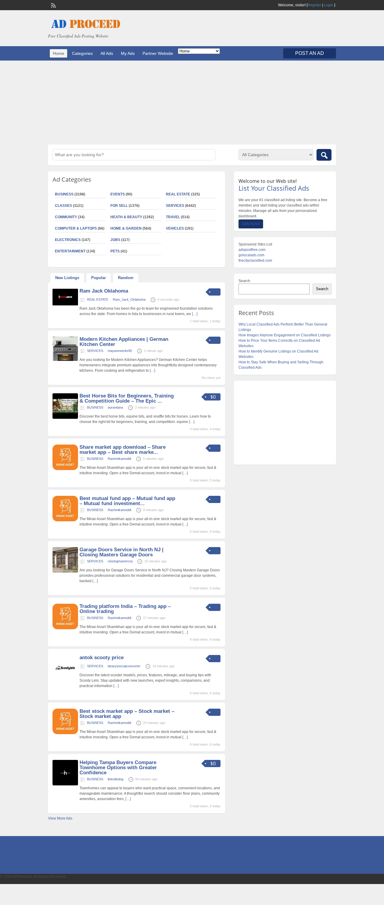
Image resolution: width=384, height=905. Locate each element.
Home (58, 53)
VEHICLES (175, 228)
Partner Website (157, 53)
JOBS (115, 240)
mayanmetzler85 (120, 351)
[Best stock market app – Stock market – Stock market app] (65, 733)
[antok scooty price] (65, 679)
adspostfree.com (252, 250)
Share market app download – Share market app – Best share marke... (123, 449)
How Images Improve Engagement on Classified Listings (284, 335)
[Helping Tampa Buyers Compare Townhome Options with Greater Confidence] (65, 784)
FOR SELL (119, 206)
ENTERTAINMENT (70, 251)
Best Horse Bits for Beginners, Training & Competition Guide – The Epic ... (127, 398)
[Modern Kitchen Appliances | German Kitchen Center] (65, 360)
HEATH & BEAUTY (126, 217)
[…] (194, 314)
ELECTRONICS (68, 240)
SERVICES (175, 206)
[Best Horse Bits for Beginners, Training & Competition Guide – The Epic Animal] (65, 417)
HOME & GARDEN (126, 228)
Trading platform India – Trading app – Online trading (125, 608)
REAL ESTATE (178, 194)
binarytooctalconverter (124, 666)
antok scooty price (102, 657)
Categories (82, 53)
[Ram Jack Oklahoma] (65, 304)
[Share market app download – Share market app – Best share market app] (65, 469)
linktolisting (115, 779)
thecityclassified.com (255, 260)
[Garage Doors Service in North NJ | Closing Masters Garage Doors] (65, 571)
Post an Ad (309, 53)
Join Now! (251, 224)
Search (244, 281)
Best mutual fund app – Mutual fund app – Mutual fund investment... (127, 501)
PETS (115, 251)
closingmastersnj (120, 561)
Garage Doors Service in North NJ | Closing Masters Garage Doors (122, 552)
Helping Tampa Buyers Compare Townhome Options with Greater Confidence (118, 768)
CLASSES (63, 206)
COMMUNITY (66, 217)
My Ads (128, 53)
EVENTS (117, 194)
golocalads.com (251, 255)
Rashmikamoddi (119, 458)
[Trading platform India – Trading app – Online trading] (65, 628)
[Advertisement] (192, 102)
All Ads (106, 53)
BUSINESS (64, 194)
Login (328, 5)
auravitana (115, 407)
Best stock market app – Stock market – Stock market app (127, 713)
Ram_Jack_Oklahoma (129, 299)
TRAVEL (173, 217)
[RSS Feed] (52, 4)
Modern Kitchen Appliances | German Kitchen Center (124, 341)
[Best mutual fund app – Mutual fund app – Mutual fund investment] (65, 520)
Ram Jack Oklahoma (104, 291)
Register (314, 5)
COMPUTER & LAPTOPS (76, 228)
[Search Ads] (324, 155)
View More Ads (60, 818)
